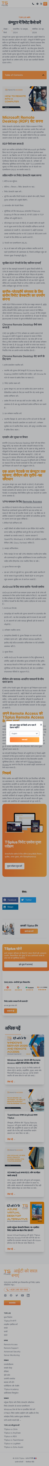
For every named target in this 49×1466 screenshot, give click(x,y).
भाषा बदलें (24, 740)
